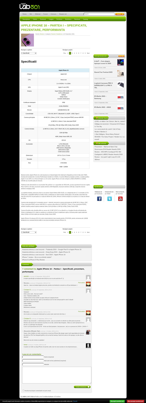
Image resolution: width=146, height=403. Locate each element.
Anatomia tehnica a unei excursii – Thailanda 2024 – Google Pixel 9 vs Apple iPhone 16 (51, 249)
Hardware (77, 19)
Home (25, 14)
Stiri (30, 14)
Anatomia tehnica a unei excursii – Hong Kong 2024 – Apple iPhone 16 (46, 252)
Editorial (37, 14)
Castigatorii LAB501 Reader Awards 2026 (109, 154)
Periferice (59, 19)
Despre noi (63, 14)
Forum (45, 14)
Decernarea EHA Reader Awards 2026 (108, 149)
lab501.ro (31, 7)
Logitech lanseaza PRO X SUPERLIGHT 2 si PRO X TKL (103, 85)
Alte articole (102, 143)
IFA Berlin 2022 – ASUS (102, 107)
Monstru (42, 34)
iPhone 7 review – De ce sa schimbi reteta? (37, 257)
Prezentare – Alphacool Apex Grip (106, 147)
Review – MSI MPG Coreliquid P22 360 (108, 152)
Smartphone (26, 19)
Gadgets (51, 19)
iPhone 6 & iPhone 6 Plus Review (33, 260)
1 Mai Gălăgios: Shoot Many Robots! (107, 134)
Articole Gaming (103, 118)
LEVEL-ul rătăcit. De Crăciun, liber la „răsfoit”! (110, 121)
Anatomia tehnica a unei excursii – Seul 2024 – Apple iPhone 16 (43, 254)
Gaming (85, 19)
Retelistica (68, 19)
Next (88, 53)
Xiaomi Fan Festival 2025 (103, 72)
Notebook (43, 19)
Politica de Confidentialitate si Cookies (48, 396)
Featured (53, 34)
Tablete (35, 19)
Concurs (53, 14)
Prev (64, 53)
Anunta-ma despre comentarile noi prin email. (38, 390)
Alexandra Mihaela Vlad (32, 331)
